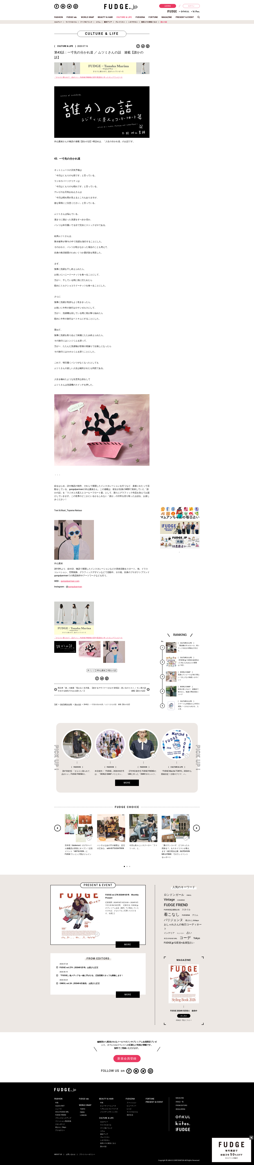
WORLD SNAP (87, 17)
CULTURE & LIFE (124, 17)
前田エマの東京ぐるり (149, 22)
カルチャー (58, 22)
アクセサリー (60, 1130)
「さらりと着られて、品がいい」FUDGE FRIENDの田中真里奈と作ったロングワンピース (88, 77)
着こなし (172, 914)
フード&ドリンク (86, 22)
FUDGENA (140, 17)
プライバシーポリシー (87, 1154)
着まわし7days (60, 1127)
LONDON (83, 1115)
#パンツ (91, 670)
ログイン (191, 6)
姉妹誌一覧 (180, 1102)
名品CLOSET (60, 1106)
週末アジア (108, 22)
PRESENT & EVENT (185, 17)
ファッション (131, 1102)
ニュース (58, 1109)
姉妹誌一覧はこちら (183, 1020)
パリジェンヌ (173, 920)
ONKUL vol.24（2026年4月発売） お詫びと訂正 (80, 983)
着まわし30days (192, 920)
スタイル (186, 909)
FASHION (58, 17)
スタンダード (60, 1124)
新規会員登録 (127, 1058)
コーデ (185, 938)
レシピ (129, 1109)
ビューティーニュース (108, 1106)
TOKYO (82, 1109)
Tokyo (196, 938)
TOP (55, 704)
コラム (98, 22)
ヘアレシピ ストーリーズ (109, 1109)
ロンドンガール (174, 895)
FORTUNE (153, 17)
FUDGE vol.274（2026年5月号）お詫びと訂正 (79, 967)
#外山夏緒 (101, 670)
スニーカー (180, 933)
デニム (195, 915)
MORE (127, 944)
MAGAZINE (167, 17)
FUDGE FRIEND (176, 905)
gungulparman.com (70, 581)
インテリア (169, 933)
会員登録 (167, 6)
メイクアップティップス (109, 1112)
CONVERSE (181, 900)
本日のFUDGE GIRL (170, 938)
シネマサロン (133, 22)
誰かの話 (164, 22)
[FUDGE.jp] (120, 6)
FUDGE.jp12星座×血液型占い (179, 943)
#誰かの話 (111, 670)
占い (189, 933)
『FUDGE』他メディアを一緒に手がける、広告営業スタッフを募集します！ (91, 975)
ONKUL (189, 895)
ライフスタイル (71, 22)
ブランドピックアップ (63, 1118)
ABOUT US (58, 1154)
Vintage (169, 899)
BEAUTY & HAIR (105, 17)
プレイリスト (120, 22)
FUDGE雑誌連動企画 (172, 909)
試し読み (184, 1016)
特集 (56, 1102)
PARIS (82, 1112)
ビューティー (131, 1106)
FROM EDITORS (181, 1105)
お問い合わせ (70, 1154)
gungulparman (75, 586)
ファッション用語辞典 (63, 1121)
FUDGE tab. (72, 17)
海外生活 (130, 1115)
